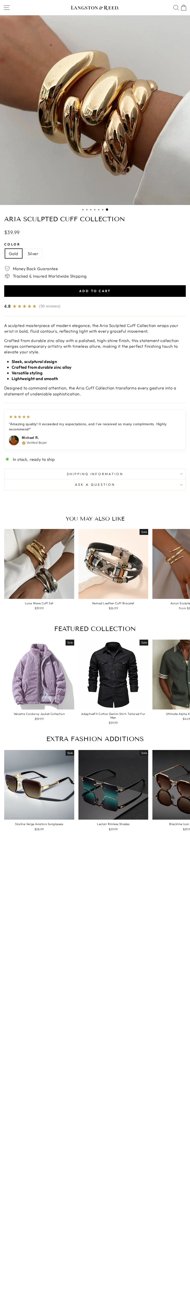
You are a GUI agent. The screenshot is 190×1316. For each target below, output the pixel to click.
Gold (13, 253)
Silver (33, 253)
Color (12, 244)
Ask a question (95, 484)
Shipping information (95, 474)
